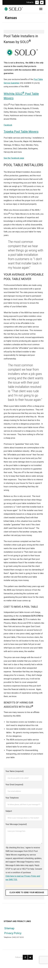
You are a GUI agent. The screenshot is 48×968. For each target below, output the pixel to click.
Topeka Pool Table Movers (21, 131)
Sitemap (9, 928)
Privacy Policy (12, 933)
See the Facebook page (14, 158)
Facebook (8, 125)
